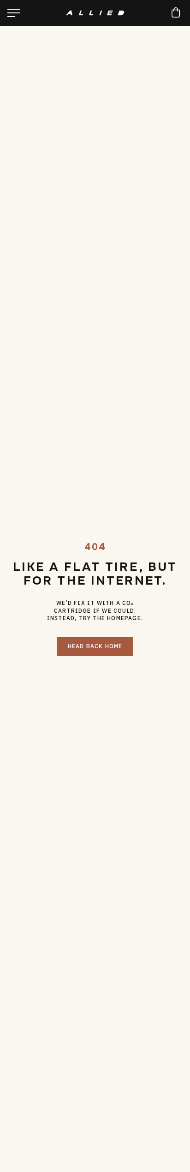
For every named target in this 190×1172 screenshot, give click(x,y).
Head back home (95, 646)
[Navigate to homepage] (95, 13)
